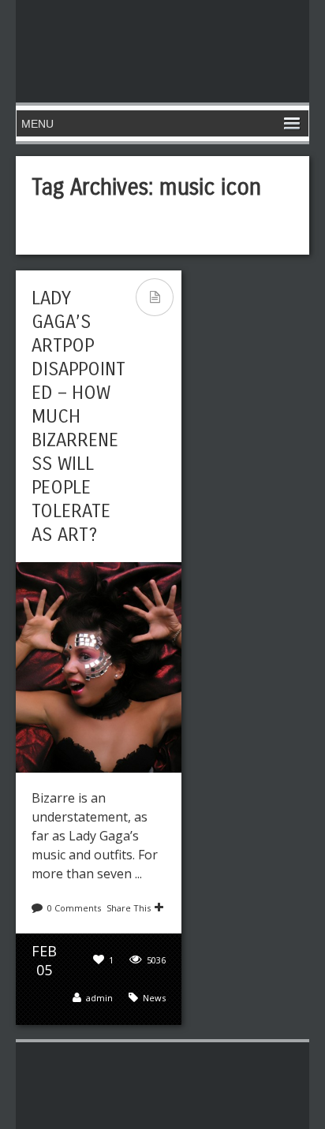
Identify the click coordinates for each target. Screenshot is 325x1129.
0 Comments (74, 908)
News (154, 998)
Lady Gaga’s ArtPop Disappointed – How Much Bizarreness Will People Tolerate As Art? (78, 416)
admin (99, 998)
